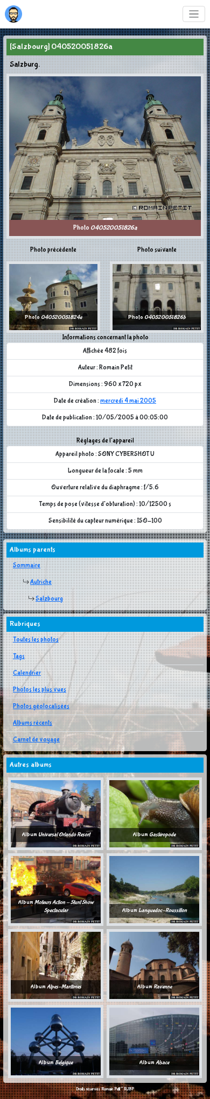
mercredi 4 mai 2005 (128, 401)
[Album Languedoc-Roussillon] (154, 889)
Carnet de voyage (36, 740)
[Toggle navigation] (194, 14)
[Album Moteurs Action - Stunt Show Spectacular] (55, 889)
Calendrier (27, 673)
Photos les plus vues (39, 690)
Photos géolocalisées (41, 706)
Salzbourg (49, 599)
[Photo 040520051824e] (53, 297)
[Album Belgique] (55, 1041)
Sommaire (26, 565)
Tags (19, 656)
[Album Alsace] (154, 1041)
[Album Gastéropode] (154, 813)
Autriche (41, 582)
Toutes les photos (36, 640)
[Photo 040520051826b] (157, 297)
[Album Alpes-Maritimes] (55, 965)
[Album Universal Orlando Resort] (55, 813)
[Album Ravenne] (154, 965)
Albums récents (32, 723)
